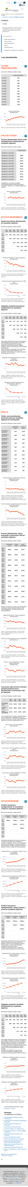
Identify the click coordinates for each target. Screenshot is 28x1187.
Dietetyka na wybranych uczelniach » (14, 50)
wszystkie (4, 17)
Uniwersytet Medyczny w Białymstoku (14, 1128)
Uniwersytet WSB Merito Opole (12, 1137)
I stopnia (10, 17)
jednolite (22, 17)
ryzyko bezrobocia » (9, 43)
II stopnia (16, 17)
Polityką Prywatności (14, 1178)
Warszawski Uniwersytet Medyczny (13, 1147)
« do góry (10, 1155)
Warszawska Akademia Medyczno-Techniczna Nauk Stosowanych (13, 1141)
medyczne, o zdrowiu (9, 1108)
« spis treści (4, 1155)
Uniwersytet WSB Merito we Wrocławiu (14, 1139)
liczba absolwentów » (10, 39)
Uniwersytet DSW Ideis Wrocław (12, 1127)
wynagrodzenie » (8, 47)
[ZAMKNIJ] (18, 1183)
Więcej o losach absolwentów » (9, 1154)
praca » (6, 45)
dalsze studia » (8, 41)
